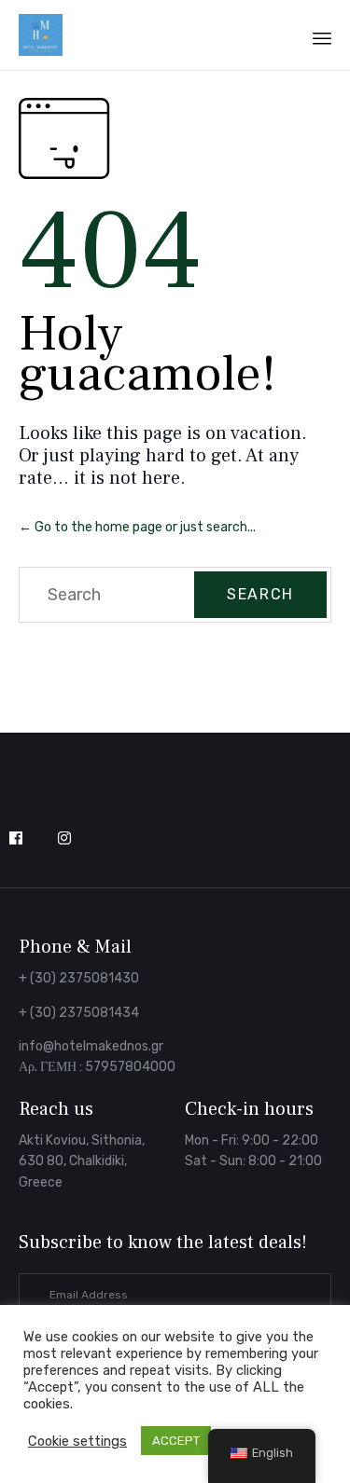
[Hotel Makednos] (41, 35)
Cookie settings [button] (77, 1441)
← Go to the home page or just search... (137, 527)
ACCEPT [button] (176, 1441)
